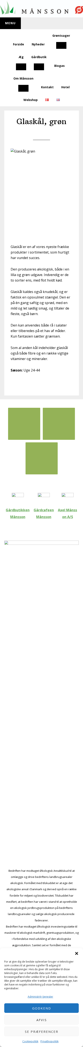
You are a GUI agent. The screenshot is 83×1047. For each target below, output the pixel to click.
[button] (76, 953)
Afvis (41, 1020)
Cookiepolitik (30, 1041)
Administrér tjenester (40, 996)
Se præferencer (41, 1031)
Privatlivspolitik (49, 1041)
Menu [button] (10, 23)
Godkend (41, 1008)
